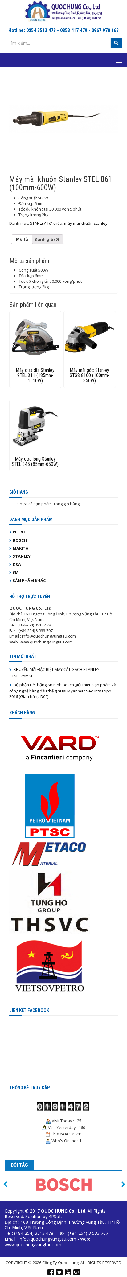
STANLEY (38, 223)
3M (15, 572)
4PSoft (55, 1216)
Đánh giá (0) (47, 239)
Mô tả (22, 239)
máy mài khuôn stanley (86, 223)
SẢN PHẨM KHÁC (29, 580)
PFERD (19, 532)
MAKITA (20, 548)
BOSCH (20, 540)
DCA (17, 564)
